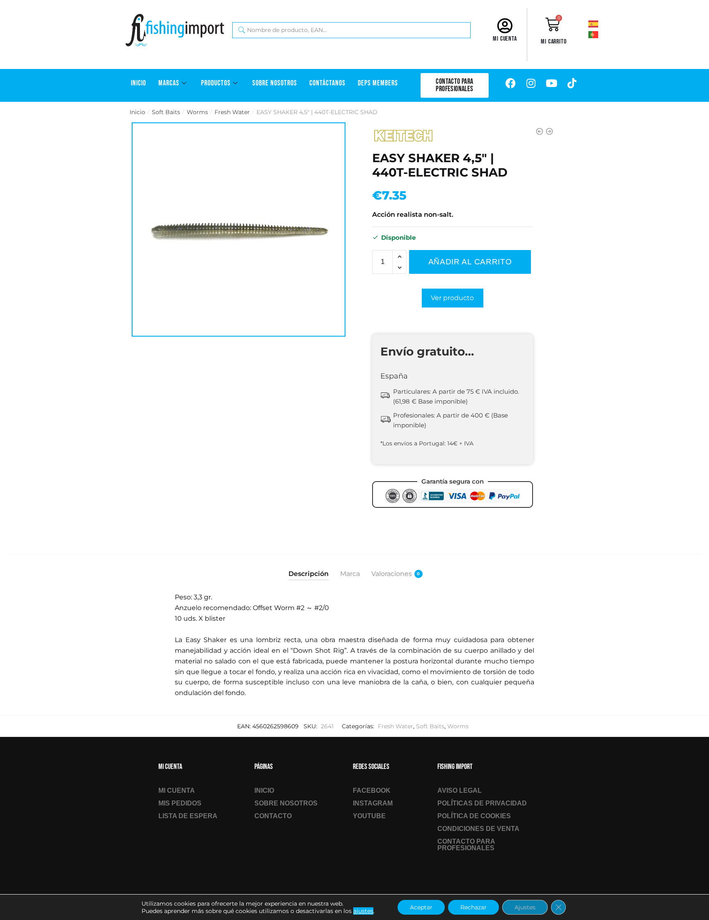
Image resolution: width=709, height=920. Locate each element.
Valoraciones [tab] (391, 574)
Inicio (138, 83)
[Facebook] (510, 83)
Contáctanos (327, 83)
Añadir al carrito (470, 261)
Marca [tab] (350, 574)
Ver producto (452, 298)
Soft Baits (166, 112)
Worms (197, 112)
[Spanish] (604, 23)
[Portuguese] (604, 34)
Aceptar (421, 907)
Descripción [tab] (308, 574)
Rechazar (473, 907)
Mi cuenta (505, 39)
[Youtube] (551, 83)
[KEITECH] (403, 136)
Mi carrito (554, 42)
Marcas (168, 83)
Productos (216, 83)
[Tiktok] (572, 83)
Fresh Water (232, 112)
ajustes (363, 911)
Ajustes (525, 907)
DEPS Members (378, 83)
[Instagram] (531, 83)
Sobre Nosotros (274, 83)
